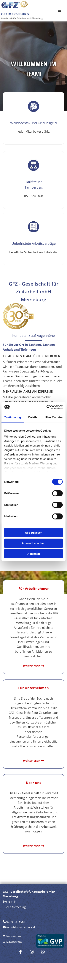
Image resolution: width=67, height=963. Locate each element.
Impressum (13, 936)
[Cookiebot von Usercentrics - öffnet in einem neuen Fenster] (47, 407)
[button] (58, 11)
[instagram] (31, 952)
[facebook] (20, 952)
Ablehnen (33, 553)
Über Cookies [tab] (54, 417)
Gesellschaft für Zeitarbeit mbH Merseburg (22, 18)
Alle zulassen (33, 532)
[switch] (57, 493)
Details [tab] (32, 417)
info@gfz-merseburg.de (21, 927)
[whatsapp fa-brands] (43, 952)
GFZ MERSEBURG (15, 14)
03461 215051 (15, 921)
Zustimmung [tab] (12, 417)
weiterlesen (31, 761)
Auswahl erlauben (33, 543)
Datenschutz (14, 941)
